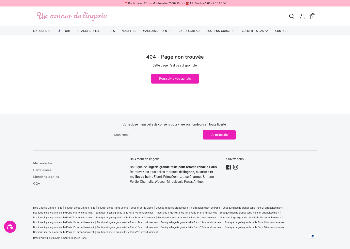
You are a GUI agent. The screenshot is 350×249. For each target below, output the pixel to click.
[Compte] (302, 16)
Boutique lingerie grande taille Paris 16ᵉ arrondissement (127, 227)
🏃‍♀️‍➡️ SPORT (64, 31)
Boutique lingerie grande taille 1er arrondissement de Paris (188, 207)
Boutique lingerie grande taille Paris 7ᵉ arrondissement (63, 217)
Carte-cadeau (43, 170)
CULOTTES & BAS (253, 31)
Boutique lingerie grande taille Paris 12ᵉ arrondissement (127, 222)
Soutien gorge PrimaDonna (113, 207)
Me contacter (42, 163)
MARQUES (40, 31)
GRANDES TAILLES (89, 31)
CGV (36, 183)
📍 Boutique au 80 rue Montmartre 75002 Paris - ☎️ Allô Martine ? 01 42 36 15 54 (175, 3)
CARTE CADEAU (189, 31)
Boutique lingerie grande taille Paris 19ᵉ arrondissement (63, 232)
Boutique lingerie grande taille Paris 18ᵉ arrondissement (255, 227)
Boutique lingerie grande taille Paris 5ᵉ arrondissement (187, 212)
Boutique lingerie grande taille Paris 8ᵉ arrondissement (125, 217)
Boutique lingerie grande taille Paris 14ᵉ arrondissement (255, 222)
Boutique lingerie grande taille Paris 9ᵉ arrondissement (187, 217)
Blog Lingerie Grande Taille (47, 207)
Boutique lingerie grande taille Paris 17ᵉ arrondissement (191, 227)
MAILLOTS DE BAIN (155, 31)
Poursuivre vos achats (175, 78)
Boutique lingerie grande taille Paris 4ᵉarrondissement (125, 212)
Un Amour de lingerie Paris (71, 238)
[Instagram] (235, 167)
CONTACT (281, 31)
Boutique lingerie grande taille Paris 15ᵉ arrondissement (63, 227)
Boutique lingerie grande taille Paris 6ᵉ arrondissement (249, 212)
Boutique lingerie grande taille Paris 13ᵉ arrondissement (191, 222)
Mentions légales (46, 177)
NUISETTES (129, 31)
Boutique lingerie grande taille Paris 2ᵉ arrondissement (252, 207)
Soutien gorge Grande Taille (80, 207)
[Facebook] (228, 167)
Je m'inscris (219, 135)
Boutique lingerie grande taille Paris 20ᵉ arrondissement (127, 232)
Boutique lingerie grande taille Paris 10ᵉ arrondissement (250, 217)
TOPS (111, 31)
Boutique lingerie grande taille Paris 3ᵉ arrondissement (63, 212)
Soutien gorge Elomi (142, 207)
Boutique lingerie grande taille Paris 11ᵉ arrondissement (63, 222)
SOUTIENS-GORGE (219, 31)
